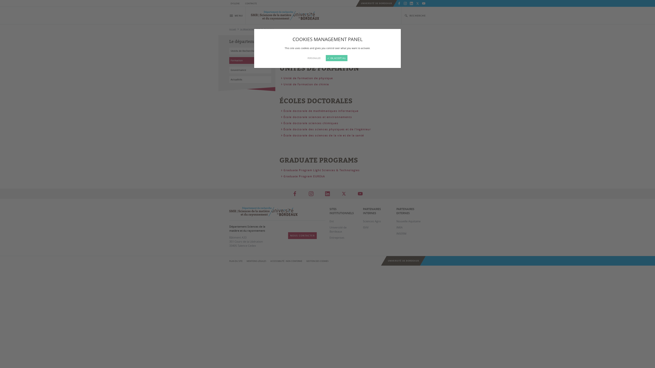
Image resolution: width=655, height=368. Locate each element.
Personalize (314, 58)
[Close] (327, 184)
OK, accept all (338, 58)
